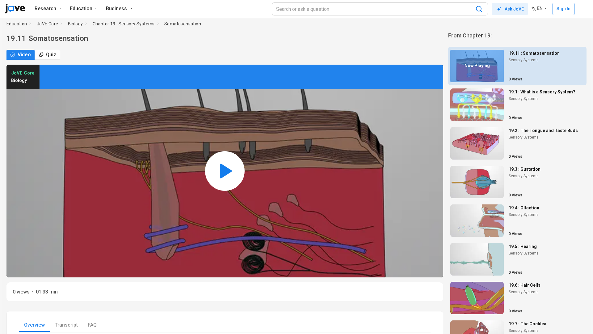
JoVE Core (47, 23)
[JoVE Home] (15, 9)
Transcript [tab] (66, 325)
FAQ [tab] (92, 325)
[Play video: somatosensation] (224, 171)
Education (16, 23)
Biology (75, 23)
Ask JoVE (514, 8)
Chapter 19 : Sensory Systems (124, 23)
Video (24, 55)
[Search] (479, 9)
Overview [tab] (34, 325)
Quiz (51, 55)
